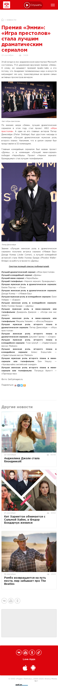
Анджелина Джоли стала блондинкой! (22, 460)
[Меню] (53, 5)
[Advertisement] (29, 623)
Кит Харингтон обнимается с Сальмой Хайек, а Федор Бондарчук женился (24, 520)
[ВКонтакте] (18, 384)
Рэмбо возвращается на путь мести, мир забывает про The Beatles (25, 581)
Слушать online (36, 5)
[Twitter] (21, 384)
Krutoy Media (51, 679)
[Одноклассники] (24, 384)
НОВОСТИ (11, 20)
